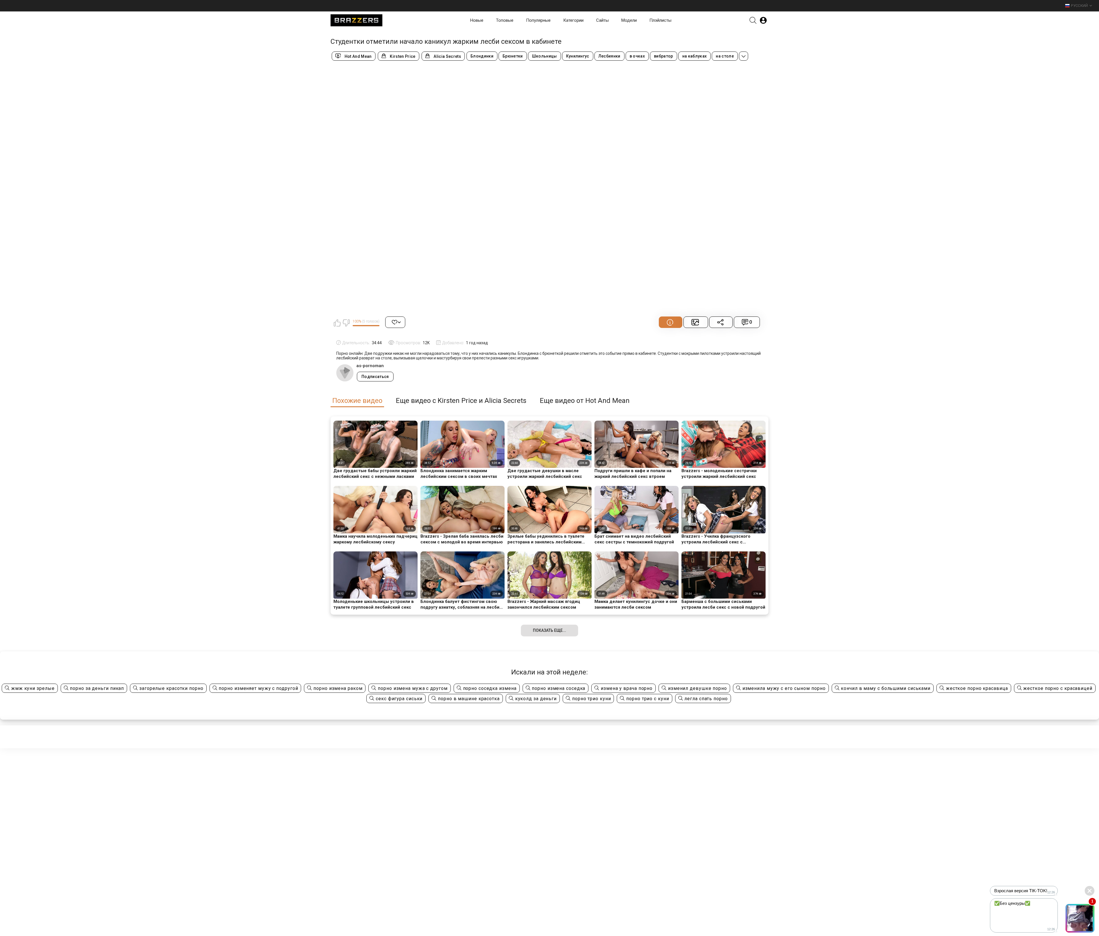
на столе (725, 56)
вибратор (663, 56)
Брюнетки (513, 56)
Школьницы (544, 56)
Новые (476, 20)
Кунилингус (577, 56)
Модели (629, 20)
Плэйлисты (660, 20)
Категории (573, 20)
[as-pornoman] (344, 372)
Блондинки (482, 56)
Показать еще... (549, 630)
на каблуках (694, 56)
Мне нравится (337, 322)
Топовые (504, 20)
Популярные (538, 20)
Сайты (602, 20)
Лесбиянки (609, 56)
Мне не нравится (346, 322)
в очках (637, 56)
